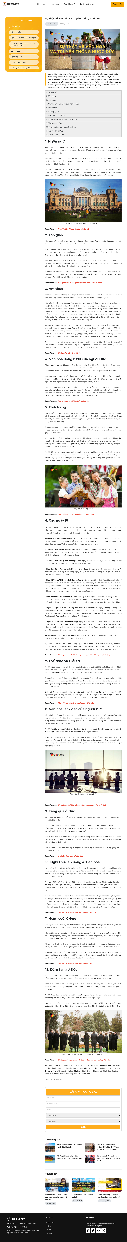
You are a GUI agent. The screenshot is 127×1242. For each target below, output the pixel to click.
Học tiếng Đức (104, 1201)
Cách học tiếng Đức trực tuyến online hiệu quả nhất (109, 1196)
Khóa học (41, 4)
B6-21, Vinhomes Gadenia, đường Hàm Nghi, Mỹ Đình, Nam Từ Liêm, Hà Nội (23, 1232)
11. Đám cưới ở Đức (54, 131)
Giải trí (48, 1226)
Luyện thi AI (54, 4)
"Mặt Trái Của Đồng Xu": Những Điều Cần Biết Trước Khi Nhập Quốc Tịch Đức (108, 1147)
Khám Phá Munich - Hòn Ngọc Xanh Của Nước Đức (69, 1146)
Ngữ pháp (50, 1222)
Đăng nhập (117, 4)
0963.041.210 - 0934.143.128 (18, 1227)
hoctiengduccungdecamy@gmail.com (22, 1223)
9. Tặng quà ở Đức (54, 123)
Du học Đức (50, 1203)
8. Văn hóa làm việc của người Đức (61, 119)
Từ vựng (49, 1233)
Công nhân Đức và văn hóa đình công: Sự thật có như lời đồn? (108, 1158)
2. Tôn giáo (51, 96)
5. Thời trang (52, 108)
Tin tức (48, 1230)
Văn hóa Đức (52, 24)
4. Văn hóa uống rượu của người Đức (62, 104)
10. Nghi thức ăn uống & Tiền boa (61, 127)
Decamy (48, 1071)
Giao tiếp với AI (70, 4)
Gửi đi (83, 1127)
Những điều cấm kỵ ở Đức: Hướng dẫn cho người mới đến (69, 1157)
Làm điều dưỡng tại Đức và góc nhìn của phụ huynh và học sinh (56, 1197)
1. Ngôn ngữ (51, 92)
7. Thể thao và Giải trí (55, 115)
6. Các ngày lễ (52, 112)
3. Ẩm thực (51, 100)
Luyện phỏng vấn (87, 4)
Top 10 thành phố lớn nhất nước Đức (82, 1196)
